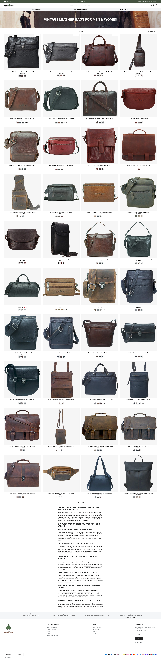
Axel (74, 547)
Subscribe (139, 638)
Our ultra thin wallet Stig (80, 1)
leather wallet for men (98, 606)
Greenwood (9, 657)
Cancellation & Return (52, 627)
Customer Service (141, 1)
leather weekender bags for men (72, 596)
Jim (89, 577)
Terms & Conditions (97, 627)
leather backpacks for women (69, 591)
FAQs (48, 631)
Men (77, 5)
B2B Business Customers (52, 635)
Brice (97, 535)
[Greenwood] (9, 5)
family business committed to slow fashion (81, 517)
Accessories (83, 5)
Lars (83, 533)
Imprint (94, 633)
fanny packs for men (69, 581)
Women (71, 5)
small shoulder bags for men (88, 538)
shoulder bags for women (74, 538)
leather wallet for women (85, 606)
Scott (73, 593)
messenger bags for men (78, 552)
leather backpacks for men (84, 591)
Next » (83, 502)
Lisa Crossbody (87, 565)
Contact (49, 633)
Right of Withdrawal (97, 629)
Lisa (89, 562)
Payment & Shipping (51, 629)
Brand (89, 5)
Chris (80, 549)
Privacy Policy (96, 631)
